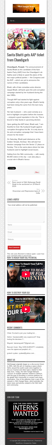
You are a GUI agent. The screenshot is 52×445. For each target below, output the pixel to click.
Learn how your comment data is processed (25, 255)
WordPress (19, 443)
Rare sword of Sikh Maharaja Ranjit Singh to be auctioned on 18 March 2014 (26, 183)
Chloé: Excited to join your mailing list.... (22, 333)
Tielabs (34, 443)
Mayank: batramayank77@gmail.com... (21, 343)
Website (11, 239)
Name (10, 225)
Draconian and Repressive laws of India (26, 191)
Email (10, 232)
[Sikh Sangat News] (26, 11)
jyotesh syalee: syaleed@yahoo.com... (21, 353)
